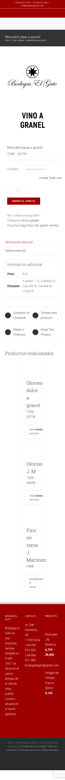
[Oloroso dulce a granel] (32, 368)
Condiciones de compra (29, 750)
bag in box (27, 225)
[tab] (32, 242)
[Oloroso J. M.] (32, 449)
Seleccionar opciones (30, 431)
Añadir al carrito (23, 201)
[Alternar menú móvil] (58, 24)
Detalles (37, 429)
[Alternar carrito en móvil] (52, 24)
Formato (12, 169)
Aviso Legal (40, 746)
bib (37, 225)
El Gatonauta (27, 746)
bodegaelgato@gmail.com (32, 5)
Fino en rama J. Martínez (36, 545)
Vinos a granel (30, 220)
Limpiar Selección (50, 178)
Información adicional (19, 242)
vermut (53, 225)
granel (44, 225)
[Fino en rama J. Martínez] (32, 515)
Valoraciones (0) (15, 250)
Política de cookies (50, 750)
